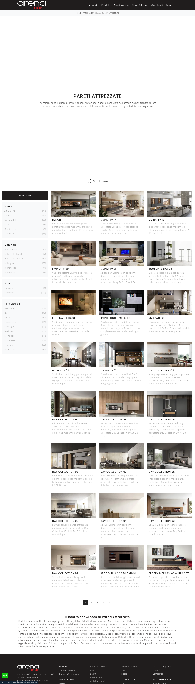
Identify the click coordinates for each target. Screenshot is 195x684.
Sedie (124, 673)
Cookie (12, 682)
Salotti (93, 673)
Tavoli (124, 670)
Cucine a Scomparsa (69, 674)
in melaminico (11, 249)
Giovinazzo (10, 322)
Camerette (158, 673)
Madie (93, 670)
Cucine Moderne (67, 670)
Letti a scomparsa (162, 666)
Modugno (9, 326)
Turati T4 (9, 233)
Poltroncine (96, 677)
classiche (9, 288)
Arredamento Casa (91, 13)
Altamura (9, 308)
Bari (6, 312)
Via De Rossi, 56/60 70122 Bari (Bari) (35, 674)
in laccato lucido (13, 254)
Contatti (171, 5)
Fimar (7, 215)
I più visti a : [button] (12, 303)
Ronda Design (11, 229)
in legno (9, 263)
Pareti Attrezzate (110, 13)
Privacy (4, 682)
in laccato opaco (13, 258)
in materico (10, 267)
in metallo (9, 272)
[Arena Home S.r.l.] (28, 668)
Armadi (156, 670)
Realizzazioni (121, 5)
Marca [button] (8, 206)
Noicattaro (10, 340)
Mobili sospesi (97, 681)
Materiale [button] (10, 244)
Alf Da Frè (9, 210)
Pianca (7, 224)
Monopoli (9, 335)
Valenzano (10, 349)
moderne (9, 292)
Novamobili (10, 219)
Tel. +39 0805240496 (28, 677)
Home (78, 13)
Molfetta (8, 331)
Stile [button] (7, 283)
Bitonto (8, 317)
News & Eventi (140, 5)
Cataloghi (157, 5)
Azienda (93, 5)
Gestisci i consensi (28, 682)
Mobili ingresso (129, 666)
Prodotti (106, 5)
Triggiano (9, 345)
